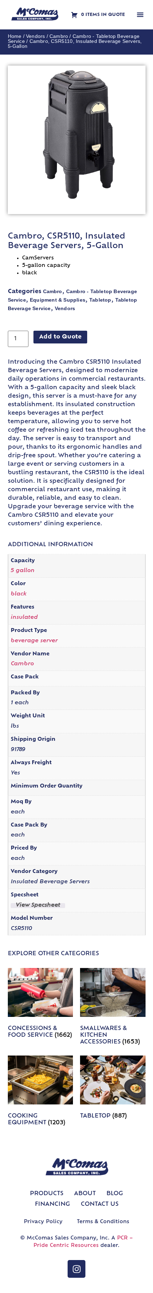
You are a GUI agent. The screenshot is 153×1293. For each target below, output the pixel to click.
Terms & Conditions (103, 1222)
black (19, 594)
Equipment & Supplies (57, 300)
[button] (140, 14)
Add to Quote (60, 337)
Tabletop (100, 300)
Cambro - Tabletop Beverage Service (73, 38)
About (85, 1194)
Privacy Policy (43, 1222)
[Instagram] (76, 1269)
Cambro (58, 36)
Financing (52, 1204)
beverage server (34, 641)
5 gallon (23, 570)
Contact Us (99, 1204)
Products (46, 1194)
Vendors (35, 36)
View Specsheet (38, 905)
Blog (114, 1194)
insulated (24, 617)
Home (15, 36)
